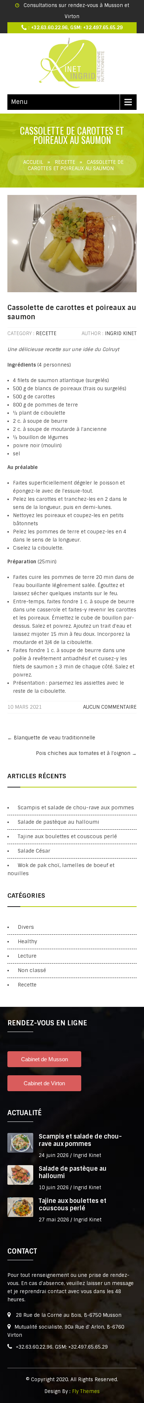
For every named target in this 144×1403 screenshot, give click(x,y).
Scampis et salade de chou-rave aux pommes (76, 807)
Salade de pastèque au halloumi (58, 822)
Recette (65, 162)
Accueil (33, 162)
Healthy (27, 941)
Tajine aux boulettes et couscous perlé (67, 836)
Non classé (32, 970)
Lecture (27, 955)
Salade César (34, 850)
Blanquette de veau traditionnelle (51, 738)
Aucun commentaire (110, 707)
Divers (26, 927)
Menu (19, 102)
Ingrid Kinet (121, 333)
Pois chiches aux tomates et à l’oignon (86, 753)
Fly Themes (86, 1391)
